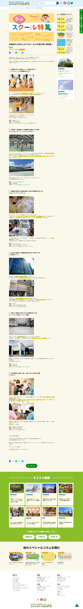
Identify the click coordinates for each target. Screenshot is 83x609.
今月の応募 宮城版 (41, 578)
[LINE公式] (68, 3)
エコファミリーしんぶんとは (63, 587)
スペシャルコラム (22, 49)
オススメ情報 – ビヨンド (20, 429)
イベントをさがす (16, 590)
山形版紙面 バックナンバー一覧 (43, 586)
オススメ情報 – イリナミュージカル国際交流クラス (25, 123)
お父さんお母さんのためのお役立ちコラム (21, 587)
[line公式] (44, 600)
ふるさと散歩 (15, 581)
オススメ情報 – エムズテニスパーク (22, 184)
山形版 (40, 537)
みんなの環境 (15, 579)
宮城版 (28, 537)
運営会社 (59, 594)
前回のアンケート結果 (41, 588)
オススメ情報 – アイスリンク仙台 (22, 366)
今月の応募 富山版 (61, 578)
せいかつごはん (16, 582)
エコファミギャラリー (17, 589)
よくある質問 (59, 588)
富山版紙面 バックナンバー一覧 (63, 577)
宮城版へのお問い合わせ (42, 581)
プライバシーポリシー (61, 595)
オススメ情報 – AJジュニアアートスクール (24, 246)
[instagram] (64, 3)
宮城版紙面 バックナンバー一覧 (43, 577)
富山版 (53, 537)
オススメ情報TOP (40, 579)
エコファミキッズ (16, 578)
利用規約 (59, 591)
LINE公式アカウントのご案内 (63, 586)
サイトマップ (59, 590)
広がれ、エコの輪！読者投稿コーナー (20, 585)
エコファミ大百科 (16, 583)
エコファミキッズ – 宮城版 (14, 446)
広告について (59, 592)
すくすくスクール (16, 577)
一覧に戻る (33, 466)
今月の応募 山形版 (41, 587)
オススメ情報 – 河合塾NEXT (21, 306)
